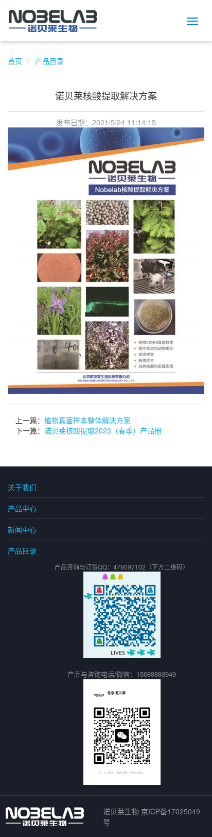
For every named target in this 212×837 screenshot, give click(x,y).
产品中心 (22, 508)
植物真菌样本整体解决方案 (87, 420)
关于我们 (22, 487)
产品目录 (49, 61)
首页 (15, 61)
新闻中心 (22, 529)
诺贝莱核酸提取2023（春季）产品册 (103, 430)
